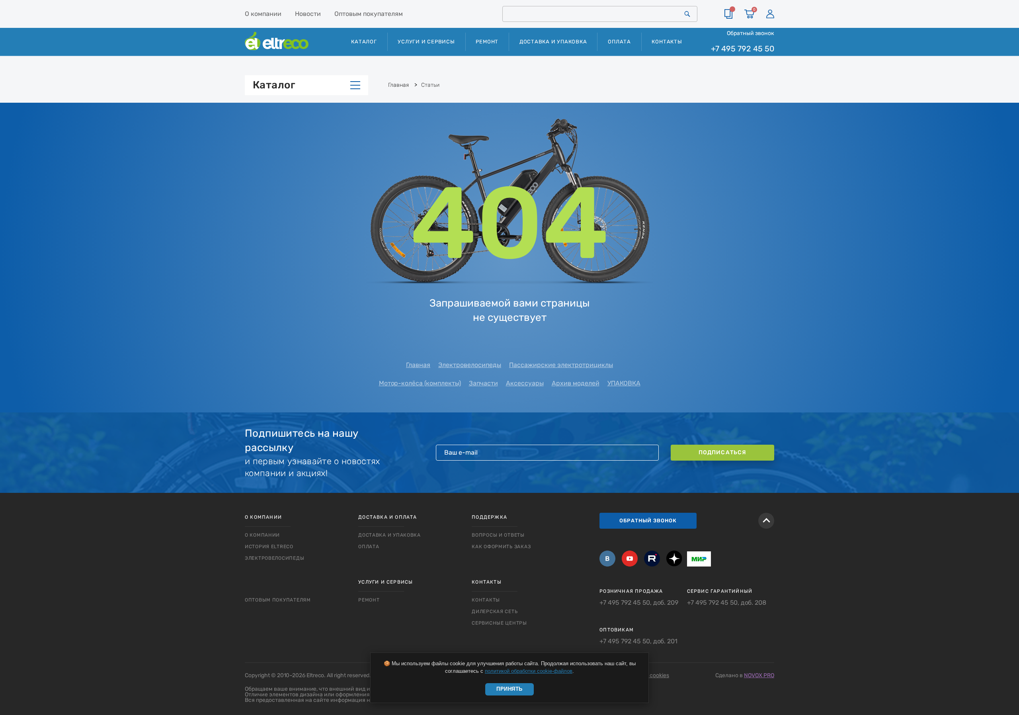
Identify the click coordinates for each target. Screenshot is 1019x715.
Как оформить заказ (501, 546)
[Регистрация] (770, 14)
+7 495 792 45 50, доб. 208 (726, 603)
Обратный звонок (750, 33)
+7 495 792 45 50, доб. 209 (638, 603)
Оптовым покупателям (368, 14)
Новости (308, 14)
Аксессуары (525, 383)
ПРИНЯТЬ (509, 689)
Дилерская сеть (494, 611)
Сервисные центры (499, 623)
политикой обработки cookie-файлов (528, 671)
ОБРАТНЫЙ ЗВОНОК (648, 521)
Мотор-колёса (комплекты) (420, 383)
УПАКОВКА (623, 383)
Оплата (619, 42)
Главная (418, 365)
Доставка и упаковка (553, 42)
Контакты (667, 42)
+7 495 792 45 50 (742, 48)
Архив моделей (575, 383)
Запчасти (483, 383)
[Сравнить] (728, 14)
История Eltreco (269, 546)
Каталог (274, 85)
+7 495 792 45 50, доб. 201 (638, 641)
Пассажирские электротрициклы (561, 365)
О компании (263, 14)
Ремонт (487, 42)
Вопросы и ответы (498, 535)
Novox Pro (759, 675)
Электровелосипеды (469, 365)
